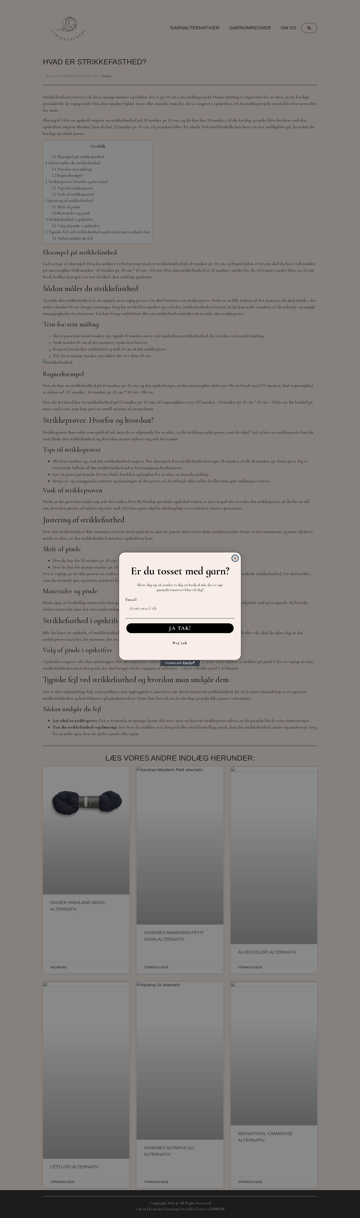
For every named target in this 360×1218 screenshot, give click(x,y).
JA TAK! (180, 628)
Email (131, 599)
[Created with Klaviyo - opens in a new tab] (180, 663)
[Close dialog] (235, 558)
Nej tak (180, 642)
